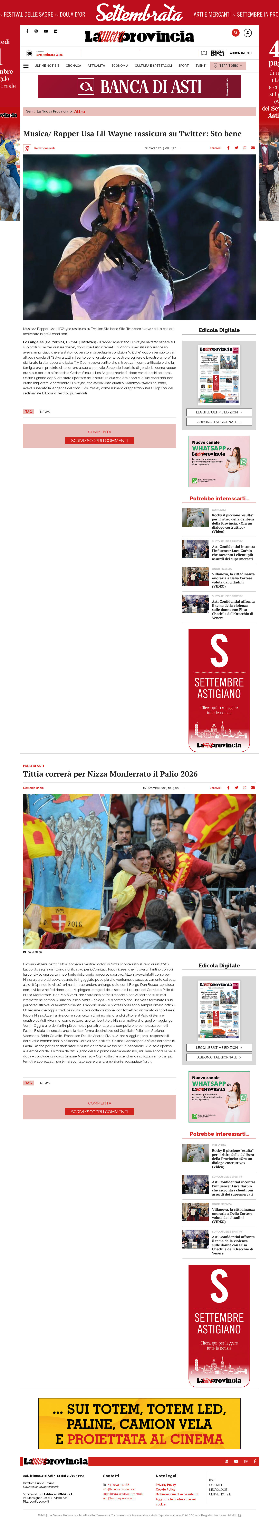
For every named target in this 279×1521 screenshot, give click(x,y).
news (45, 412)
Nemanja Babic (33, 788)
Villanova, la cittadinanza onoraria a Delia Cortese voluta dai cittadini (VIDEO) (233, 580)
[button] (247, 33)
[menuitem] (47, 66)
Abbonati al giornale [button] (217, 422)
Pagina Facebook (30, 31)
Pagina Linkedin (59, 31)
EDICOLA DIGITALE (217, 53)
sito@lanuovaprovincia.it (118, 1498)
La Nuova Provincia (52, 111)
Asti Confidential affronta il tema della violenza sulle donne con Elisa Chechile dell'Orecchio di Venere (233, 609)
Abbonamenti (241, 53)
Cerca (236, 32)
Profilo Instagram (39, 31)
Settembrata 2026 (49, 55)
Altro (79, 111)
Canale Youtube (49, 31)
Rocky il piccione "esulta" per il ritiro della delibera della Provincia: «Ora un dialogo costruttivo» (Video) (233, 523)
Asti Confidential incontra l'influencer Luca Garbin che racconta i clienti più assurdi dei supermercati (233, 552)
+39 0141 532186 (118, 1484)
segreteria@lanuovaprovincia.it (123, 1493)
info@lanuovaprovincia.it (119, 1489)
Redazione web (44, 148)
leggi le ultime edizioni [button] (217, 412)
